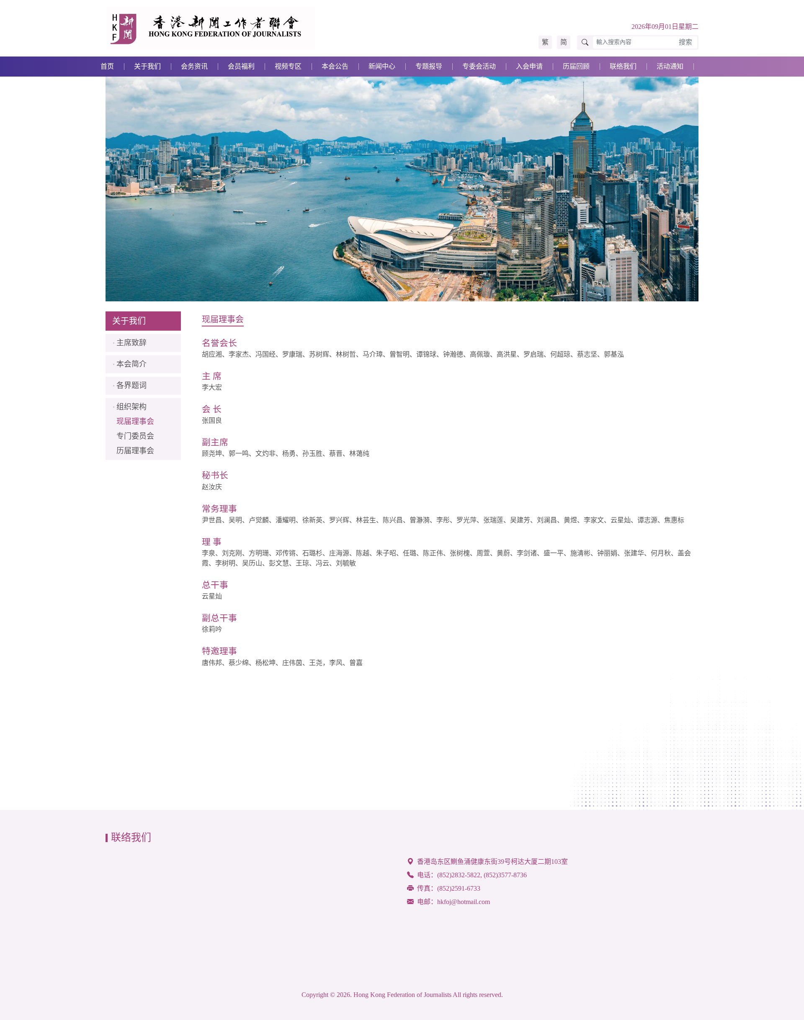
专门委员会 (135, 436)
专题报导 (428, 66)
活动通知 (670, 66)
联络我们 (623, 66)
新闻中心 (381, 66)
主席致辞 (131, 343)
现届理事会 (135, 421)
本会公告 (335, 66)
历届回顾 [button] (576, 66)
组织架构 (131, 407)
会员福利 (241, 66)
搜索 (685, 42)
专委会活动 (479, 66)
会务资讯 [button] (194, 66)
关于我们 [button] (147, 66)
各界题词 (131, 385)
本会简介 (131, 364)
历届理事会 (135, 451)
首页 (107, 66)
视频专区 (288, 66)
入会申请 (529, 66)
